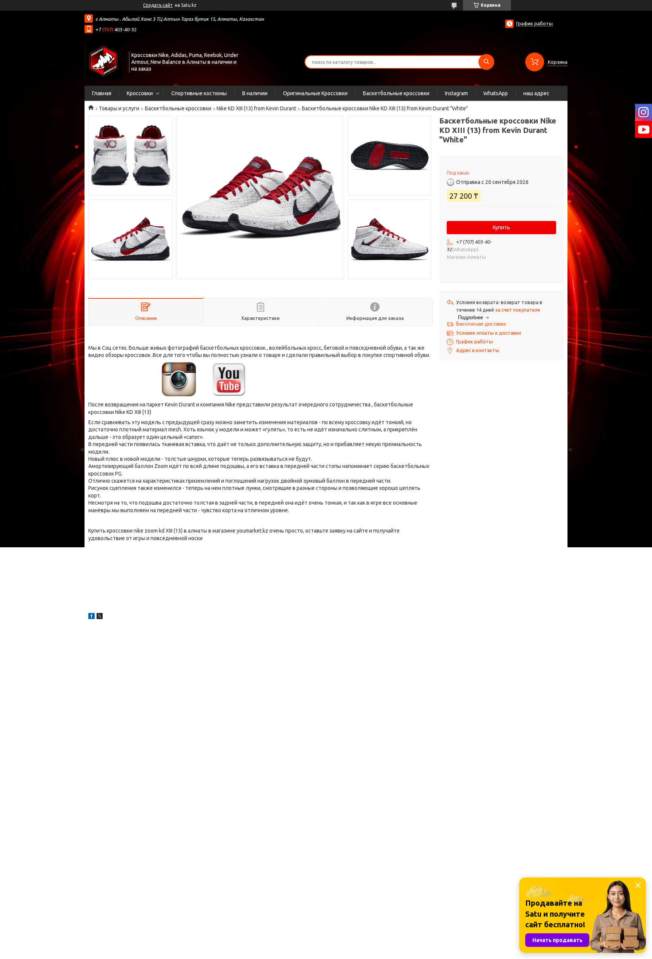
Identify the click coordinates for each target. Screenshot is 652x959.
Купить (501, 227)
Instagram (456, 93)
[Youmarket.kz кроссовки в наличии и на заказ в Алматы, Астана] (103, 61)
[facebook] (91, 617)
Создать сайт (158, 5)
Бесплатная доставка (481, 324)
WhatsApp (495, 93)
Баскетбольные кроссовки (396, 93)
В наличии (255, 93)
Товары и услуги (119, 108)
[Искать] (486, 62)
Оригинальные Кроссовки (315, 93)
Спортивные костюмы (199, 93)
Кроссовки (140, 93)
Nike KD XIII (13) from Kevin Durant (256, 108)
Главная (101, 93)
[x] (100, 617)
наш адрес (536, 93)
